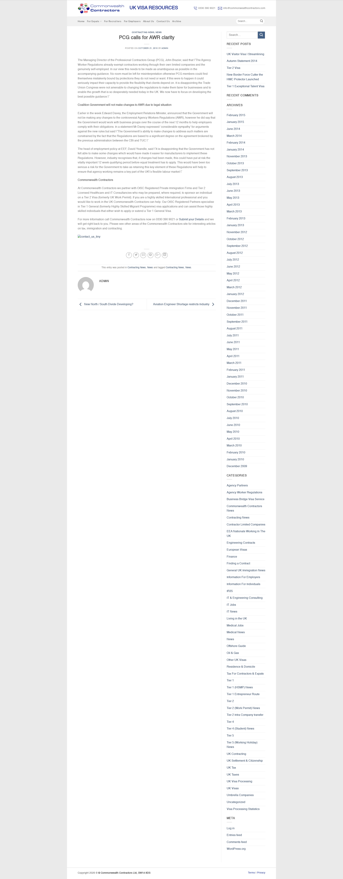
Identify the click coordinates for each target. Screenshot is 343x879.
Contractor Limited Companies (246, 524)
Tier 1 (230, 680)
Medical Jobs (235, 625)
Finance (232, 556)
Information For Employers (243, 577)
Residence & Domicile (241, 666)
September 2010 (237, 404)
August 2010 (235, 411)
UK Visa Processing (239, 781)
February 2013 (236, 218)
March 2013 (234, 211)
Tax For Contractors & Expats (245, 673)
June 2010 (233, 425)
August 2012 (235, 253)
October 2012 (235, 239)
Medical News (236, 632)
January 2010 (235, 459)
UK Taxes (233, 774)
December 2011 (237, 301)
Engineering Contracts (241, 543)
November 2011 (237, 308)
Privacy (261, 873)
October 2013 (235, 163)
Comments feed (237, 842)
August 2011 (235, 328)
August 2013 (235, 177)
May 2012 (233, 273)
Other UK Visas (236, 660)
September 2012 (237, 246)
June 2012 (233, 266)
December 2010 (237, 383)
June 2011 (233, 342)
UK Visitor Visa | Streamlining (245, 54)
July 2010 (233, 418)
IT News (232, 611)
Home (81, 21)
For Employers (132, 21)
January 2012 (235, 294)
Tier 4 (230, 722)
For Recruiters (112, 21)
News (159, 32)
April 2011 (233, 356)
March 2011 (234, 363)
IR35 (230, 591)
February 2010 (236, 452)
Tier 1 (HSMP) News (240, 687)
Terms (251, 873)
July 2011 (233, 335)
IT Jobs (231, 605)
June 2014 (233, 129)
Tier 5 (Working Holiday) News (242, 745)
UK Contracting (236, 754)
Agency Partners (237, 485)
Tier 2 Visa (233, 68)
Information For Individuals (243, 584)
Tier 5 (230, 735)
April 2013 (233, 205)
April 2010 (233, 439)
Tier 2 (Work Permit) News (243, 708)
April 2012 (233, 280)
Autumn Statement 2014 (242, 61)
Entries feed (234, 835)
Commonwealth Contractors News (244, 508)
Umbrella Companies (240, 795)
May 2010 (233, 432)
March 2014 (234, 136)
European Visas (237, 549)
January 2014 (235, 149)
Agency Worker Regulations (244, 492)
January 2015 (235, 122)
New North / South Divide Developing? (108, 304)
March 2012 (234, 287)
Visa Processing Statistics (243, 809)
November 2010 (237, 390)
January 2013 (235, 225)
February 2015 (236, 115)
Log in (231, 828)
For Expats (93, 21)
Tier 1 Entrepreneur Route (243, 694)
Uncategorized (236, 802)
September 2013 (237, 170)
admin (164, 48)
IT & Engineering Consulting (245, 598)
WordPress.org (236, 849)
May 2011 (233, 349)
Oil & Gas (233, 653)
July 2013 (233, 184)
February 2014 (236, 142)
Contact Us (163, 21)
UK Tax (231, 767)
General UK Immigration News (246, 570)
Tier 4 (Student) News (240, 728)
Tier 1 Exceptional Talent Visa (245, 86)
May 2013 (233, 198)
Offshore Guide (236, 646)
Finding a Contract (238, 563)
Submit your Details (191, 219)
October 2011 (235, 315)
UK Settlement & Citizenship (245, 760)
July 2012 (233, 259)
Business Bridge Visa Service (245, 499)
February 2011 (236, 370)
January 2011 (235, 376)
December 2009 (237, 466)
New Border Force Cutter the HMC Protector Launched (245, 77)
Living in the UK (237, 618)
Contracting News (143, 32)
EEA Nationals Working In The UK (246, 534)
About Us (148, 21)
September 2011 (237, 322)
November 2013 (237, 156)
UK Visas (233, 788)
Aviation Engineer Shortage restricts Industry (181, 304)
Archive (176, 21)
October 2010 (235, 397)
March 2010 (234, 445)
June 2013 (233, 191)
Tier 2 (230, 701)
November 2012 (237, 232)
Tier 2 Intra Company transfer (245, 715)
